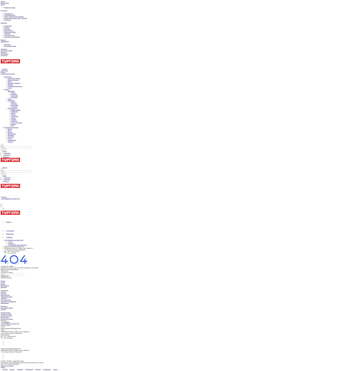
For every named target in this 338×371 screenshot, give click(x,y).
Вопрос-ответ (5, 317)
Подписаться (4, 276)
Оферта (3, 367)
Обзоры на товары (9, 7)
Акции (3, 282)
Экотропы (7, 34)
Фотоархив (7, 20)
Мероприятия (5, 285)
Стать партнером (9, 35)
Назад (10, 242)
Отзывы (6, 27)
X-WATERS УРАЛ (9, 15)
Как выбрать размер (10, 46)
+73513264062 (5, 322)
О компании (8, 26)
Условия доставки (6, 314)
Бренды (3, 284)
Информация (5, 303)
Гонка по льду (8, 13)
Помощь (3, 309)
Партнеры (7, 29)
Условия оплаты (5, 312)
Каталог (3, 281)
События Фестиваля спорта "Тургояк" (15, 18)
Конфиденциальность (7, 366)
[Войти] (1, 202)
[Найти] (4, 149)
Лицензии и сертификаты (12, 37)
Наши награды (8, 30)
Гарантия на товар (6, 316)
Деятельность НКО (10, 32)
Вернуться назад (6, 269)
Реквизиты (7, 44)
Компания (4, 287)
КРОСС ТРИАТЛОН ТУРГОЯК (14, 17)
